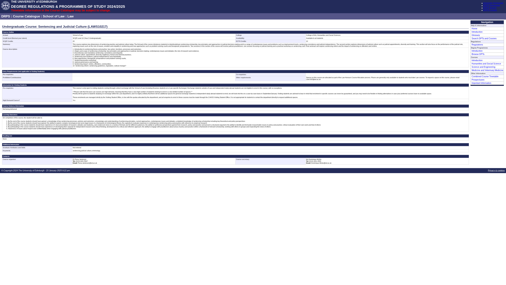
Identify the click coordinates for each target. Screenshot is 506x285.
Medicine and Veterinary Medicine (487, 70)
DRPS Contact (490, 10)
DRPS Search (489, 8)
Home (474, 28)
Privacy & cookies (496, 170)
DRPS (5, 16)
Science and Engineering (483, 67)
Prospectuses (478, 80)
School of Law (54, 16)
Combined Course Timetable (485, 76)
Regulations (477, 45)
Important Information (481, 83)
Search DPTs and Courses (484, 38)
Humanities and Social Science (486, 64)
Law (70, 16)
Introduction (477, 32)
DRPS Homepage (491, 5)
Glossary (476, 35)
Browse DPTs (478, 54)
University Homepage (493, 3)
